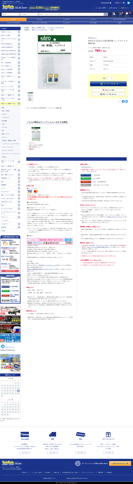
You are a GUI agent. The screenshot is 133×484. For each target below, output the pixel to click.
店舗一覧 (56, 472)
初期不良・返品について (87, 242)
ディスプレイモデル (6, 208)
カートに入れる (109, 84)
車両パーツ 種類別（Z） (8, 166)
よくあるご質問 (101, 8)
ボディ (4, 124)
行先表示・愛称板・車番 (9, 140)
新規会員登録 (105, 3)
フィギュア (66, 23)
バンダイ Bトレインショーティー (8, 212)
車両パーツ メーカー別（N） (7, 90)
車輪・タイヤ (5, 134)
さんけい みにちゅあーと (8, 198)
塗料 (2, 205)
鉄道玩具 (3, 227)
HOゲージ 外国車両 (6, 73)
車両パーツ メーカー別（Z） (7, 162)
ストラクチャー (5, 191)
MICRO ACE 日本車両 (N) (8, 50)
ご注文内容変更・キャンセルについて (90, 260)
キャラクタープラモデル (39, 23)
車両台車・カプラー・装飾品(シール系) (8, 170)
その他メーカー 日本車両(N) (8, 58)
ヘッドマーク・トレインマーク (55, 27)
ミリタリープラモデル (13, 23)
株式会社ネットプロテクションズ (47, 265)
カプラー (4, 114)
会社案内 (47, 472)
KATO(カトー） (92, 38)
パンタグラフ (5, 117)
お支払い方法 (30, 185)
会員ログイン (125, 8)
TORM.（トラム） (6, 32)
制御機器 (3, 185)
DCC (2, 181)
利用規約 (109, 472)
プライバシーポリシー (88, 472)
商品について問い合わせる (109, 94)
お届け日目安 (84, 164)
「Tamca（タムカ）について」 (114, 216)
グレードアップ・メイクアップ (10, 153)
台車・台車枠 (5, 111)
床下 (3, 130)
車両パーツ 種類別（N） (8, 95)
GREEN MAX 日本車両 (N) (8, 54)
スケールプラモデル (120, 19)
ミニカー (93, 19)
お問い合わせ (113, 8)
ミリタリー (66, 19)
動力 (3, 107)
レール (3, 188)
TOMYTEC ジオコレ (7, 202)
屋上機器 (4, 121)
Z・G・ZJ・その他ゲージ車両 (8, 82)
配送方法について (31, 311)
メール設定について (32, 164)
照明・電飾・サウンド (7, 174)
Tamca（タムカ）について (88, 205)
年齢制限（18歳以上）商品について (90, 226)
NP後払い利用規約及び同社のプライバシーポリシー (40, 269)
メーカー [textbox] (23, 14)
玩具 (119, 23)
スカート (4, 137)
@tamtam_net (9, 347)
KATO (52, 29)
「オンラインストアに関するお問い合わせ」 (98, 247)
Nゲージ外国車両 (6, 62)
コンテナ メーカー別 (7, 86)
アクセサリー (5, 224)
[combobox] (29, 14)
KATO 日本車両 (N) (6, 44)
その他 (4, 157)
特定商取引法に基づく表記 (70, 472)
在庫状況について (85, 190)
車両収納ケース (5, 178)
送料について (30, 287)
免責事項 (100, 472)
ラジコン (40, 19)
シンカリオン (5, 220)
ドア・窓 (4, 127)
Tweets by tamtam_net (7, 350)
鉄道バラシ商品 (5, 35)
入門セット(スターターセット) (9, 39)
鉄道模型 (13, 19)
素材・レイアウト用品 (7, 195)
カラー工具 (93, 23)
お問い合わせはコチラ (119, 463)
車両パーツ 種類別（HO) (38, 27)
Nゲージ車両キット (6, 66)
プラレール (4, 217)
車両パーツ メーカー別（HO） (40, 29)
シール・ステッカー (7, 147)
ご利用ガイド (118, 3)
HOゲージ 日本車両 (6, 69)
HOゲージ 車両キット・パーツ (8, 77)
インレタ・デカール (7, 150)
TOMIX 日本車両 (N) (7, 47)
